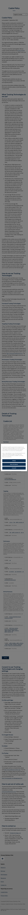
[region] (14, 457)
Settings (14, 460)
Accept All (14, 468)
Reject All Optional (14, 464)
